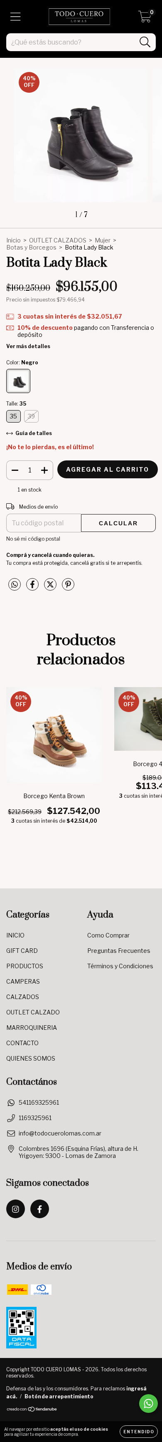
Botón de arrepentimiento (59, 1396)
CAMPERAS (23, 981)
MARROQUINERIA (31, 1027)
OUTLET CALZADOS (57, 240)
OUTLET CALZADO (33, 1012)
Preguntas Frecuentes (118, 950)
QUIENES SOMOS (30, 1058)
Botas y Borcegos (31, 247)
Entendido (138, 1431)
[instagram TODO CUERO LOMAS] (15, 1209)
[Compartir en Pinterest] (68, 587)
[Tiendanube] (32, 1410)
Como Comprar (108, 935)
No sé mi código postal (33, 539)
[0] (145, 18)
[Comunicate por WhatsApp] (148, 1403)
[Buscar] (145, 42)
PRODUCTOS (24, 966)
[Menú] (15, 17)
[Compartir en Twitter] (51, 587)
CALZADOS (22, 996)
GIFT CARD (22, 950)
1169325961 (35, 1117)
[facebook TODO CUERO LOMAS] (39, 1209)
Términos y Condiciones (120, 966)
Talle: (16, 404)
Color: (22, 362)
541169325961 (39, 1102)
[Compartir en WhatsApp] (14, 584)
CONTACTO (22, 1042)
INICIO (15, 935)
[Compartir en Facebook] (33, 587)
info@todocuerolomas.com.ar (60, 1133)
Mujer (102, 240)
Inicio (13, 240)
